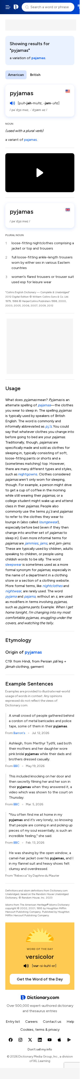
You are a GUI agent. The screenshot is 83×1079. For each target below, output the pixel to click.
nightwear (13, 591)
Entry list (13, 1021)
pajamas (38, 58)
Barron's (19, 733)
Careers (31, 1021)
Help (70, 1021)
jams (43, 543)
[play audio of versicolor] (26, 966)
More (51, 75)
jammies (31, 543)
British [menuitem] (35, 75)
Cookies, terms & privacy (40, 1029)
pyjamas (33, 652)
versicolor (40, 956)
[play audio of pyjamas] (12, 103)
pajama (29, 596)
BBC (16, 766)
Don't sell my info (40, 1049)
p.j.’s (48, 426)
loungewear (48, 522)
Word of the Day (40, 949)
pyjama (11, 596)
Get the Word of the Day (40, 979)
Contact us (52, 1021)
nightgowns (27, 474)
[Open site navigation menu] (8, 7)
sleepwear (13, 564)
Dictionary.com (16, 7)
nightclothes (52, 586)
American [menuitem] (16, 75)
